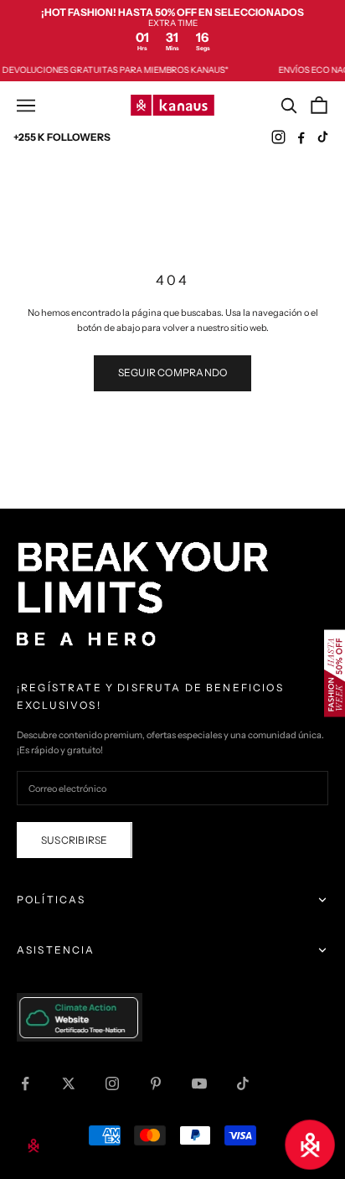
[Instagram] (278, 137)
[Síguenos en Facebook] (25, 1083)
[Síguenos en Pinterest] (155, 1083)
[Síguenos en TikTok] (242, 1083)
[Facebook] (301, 137)
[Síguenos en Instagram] (112, 1083)
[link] (172, 29)
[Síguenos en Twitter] (68, 1083)
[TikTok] (324, 137)
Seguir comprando (173, 372)
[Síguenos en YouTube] (199, 1083)
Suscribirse (74, 840)
